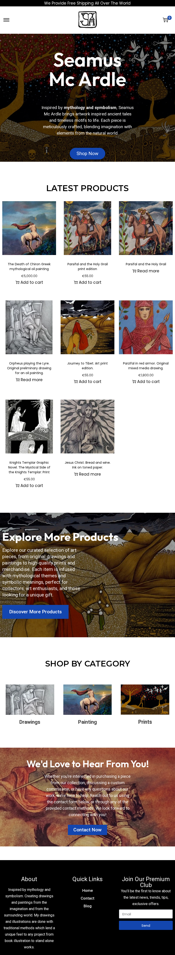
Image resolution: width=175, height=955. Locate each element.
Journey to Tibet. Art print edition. (87, 365)
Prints (145, 722)
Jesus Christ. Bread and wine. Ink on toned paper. (88, 465)
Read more (148, 271)
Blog (88, 906)
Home (87, 890)
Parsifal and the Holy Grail (146, 264)
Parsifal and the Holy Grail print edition (87, 266)
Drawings (29, 722)
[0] (165, 20)
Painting (87, 722)
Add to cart (32, 282)
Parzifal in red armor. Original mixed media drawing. (146, 365)
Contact (87, 898)
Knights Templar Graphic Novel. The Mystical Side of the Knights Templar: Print (29, 467)
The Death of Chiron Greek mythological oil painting (29, 266)
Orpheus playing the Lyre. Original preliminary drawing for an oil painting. (29, 368)
